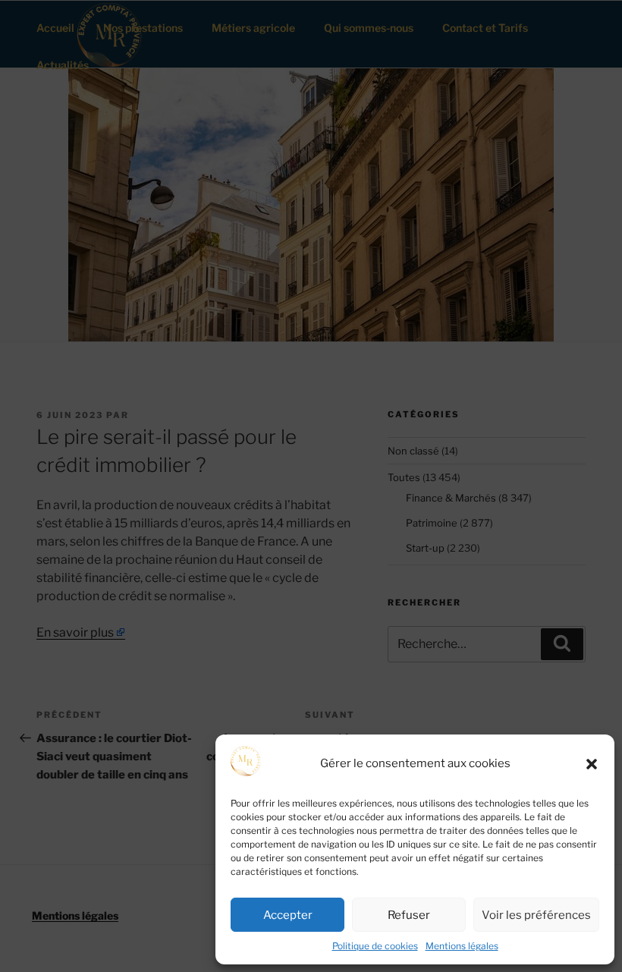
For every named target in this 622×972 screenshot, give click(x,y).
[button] (591, 764)
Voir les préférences (536, 915)
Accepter (288, 915)
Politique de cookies (375, 946)
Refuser (409, 915)
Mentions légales (462, 946)
